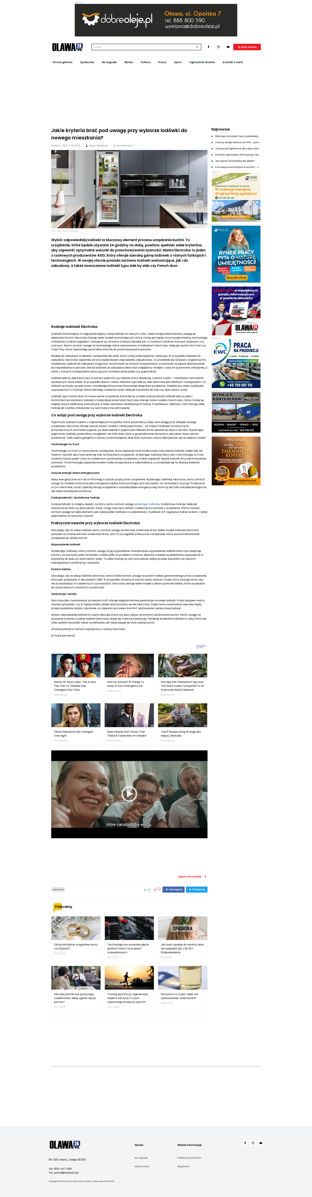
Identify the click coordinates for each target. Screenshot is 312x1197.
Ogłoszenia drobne (202, 62)
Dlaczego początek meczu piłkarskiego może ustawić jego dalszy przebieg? (238, 136)
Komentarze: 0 (125, 145)
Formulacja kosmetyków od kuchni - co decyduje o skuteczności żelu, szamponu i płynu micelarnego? (238, 167)
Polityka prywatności (189, 1157)
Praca (162, 62)
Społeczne (87, 62)
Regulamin (183, 1166)
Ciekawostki (58, 889)
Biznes (128, 62)
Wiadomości (142, 1166)
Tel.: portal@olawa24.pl (63, 1173)
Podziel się (198, 889)
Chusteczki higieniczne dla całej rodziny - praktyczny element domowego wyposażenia (238, 148)
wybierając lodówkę (147, 504)
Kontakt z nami (233, 62)
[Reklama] (156, 20)
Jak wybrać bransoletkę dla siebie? (234, 161)
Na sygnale (109, 62)
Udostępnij (175, 889)
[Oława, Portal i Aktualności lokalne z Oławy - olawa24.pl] (67, 47)
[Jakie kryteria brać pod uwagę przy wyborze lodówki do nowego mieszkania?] (129, 189)
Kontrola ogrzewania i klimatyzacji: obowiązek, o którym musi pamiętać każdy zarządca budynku (238, 154)
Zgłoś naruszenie (190, 876)
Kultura (145, 62)
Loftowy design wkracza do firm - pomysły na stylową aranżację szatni (238, 142)
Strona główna (62, 62)
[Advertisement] (156, 96)
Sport (178, 62)
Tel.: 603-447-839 (60, 1169)
